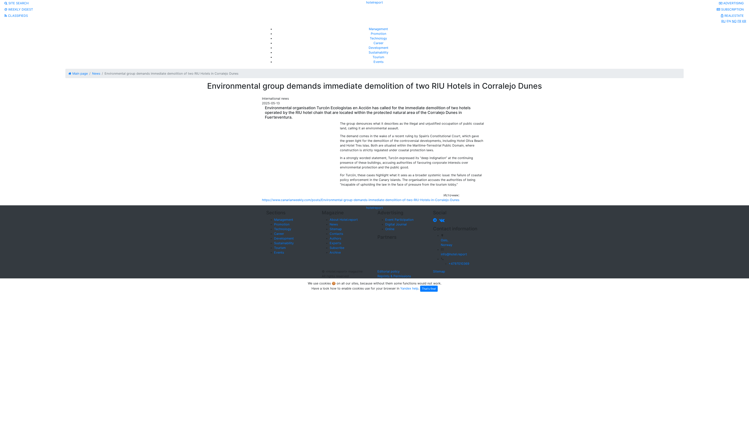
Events (378, 62)
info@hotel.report (454, 254)
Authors (335, 238)
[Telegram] (435, 220)
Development (378, 48)
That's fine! (429, 288)
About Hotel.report (344, 220)
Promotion (378, 34)
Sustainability (378, 52)
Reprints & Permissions (394, 276)
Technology (378, 38)
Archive (335, 252)
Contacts (336, 234)
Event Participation (399, 220)
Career (378, 43)
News (334, 224)
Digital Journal (396, 224)
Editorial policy (388, 271)
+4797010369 (459, 264)
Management (378, 29)
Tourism (378, 57)
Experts (335, 243)
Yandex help (409, 288)
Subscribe (337, 248)
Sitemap (336, 229)
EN (729, 21)
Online (389, 229)
